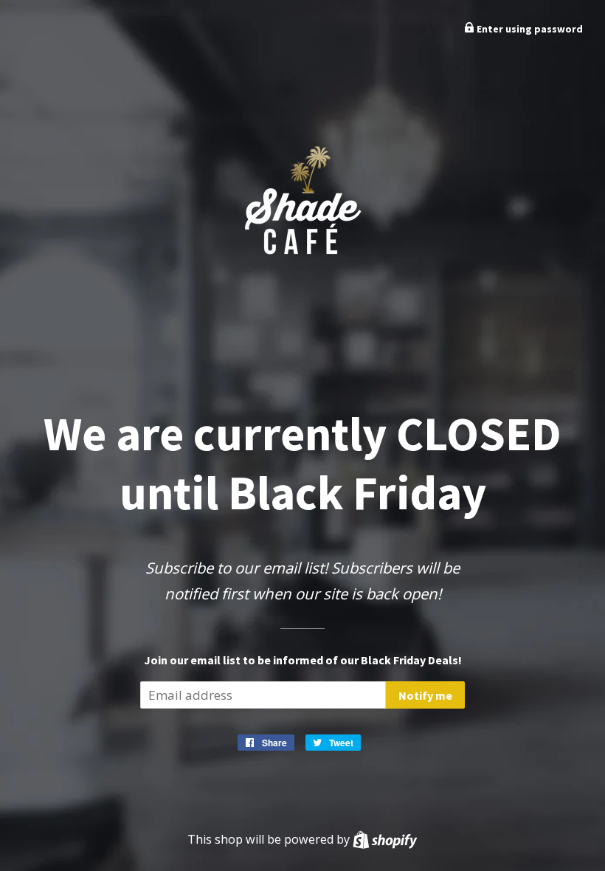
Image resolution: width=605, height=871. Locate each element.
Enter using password (528, 28)
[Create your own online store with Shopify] (385, 839)
